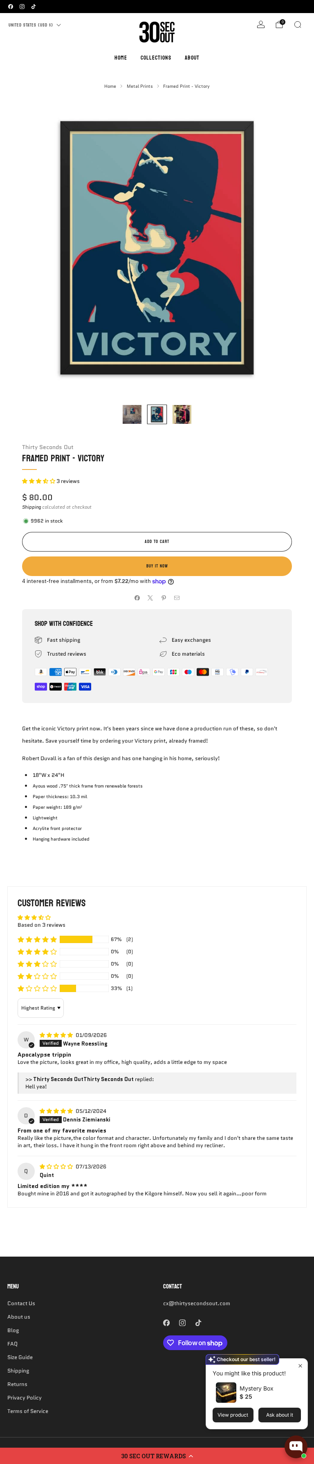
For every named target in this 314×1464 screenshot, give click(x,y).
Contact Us (21, 1303)
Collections (156, 58)
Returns (17, 1384)
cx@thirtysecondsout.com (196, 1303)
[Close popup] (300, 1366)
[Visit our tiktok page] (33, 6)
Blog (13, 1330)
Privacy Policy (24, 1398)
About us (18, 1317)
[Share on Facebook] (137, 598)
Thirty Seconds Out (48, 447)
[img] (57, 1035)
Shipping (31, 507)
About (192, 58)
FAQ (12, 1344)
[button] (157, 1456)
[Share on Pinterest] (164, 598)
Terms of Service (27, 1411)
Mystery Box (257, 1388)
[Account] (261, 24)
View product (233, 1415)
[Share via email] (177, 598)
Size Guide (20, 1357)
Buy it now (157, 566)
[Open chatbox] (296, 1446)
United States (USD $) (31, 25)
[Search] (298, 24)
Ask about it (279, 1415)
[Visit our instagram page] (22, 6)
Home (120, 58)
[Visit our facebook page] (10, 6)
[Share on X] (150, 598)
